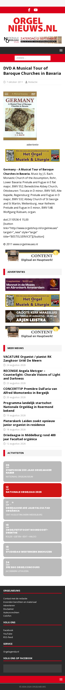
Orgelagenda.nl (11, 651)
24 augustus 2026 (16, 365)
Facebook (8, 630)
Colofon (7, 615)
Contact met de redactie (15, 598)
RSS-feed (8, 637)
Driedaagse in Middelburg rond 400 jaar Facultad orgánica (29, 437)
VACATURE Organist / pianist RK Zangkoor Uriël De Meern (27, 358)
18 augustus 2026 (16, 429)
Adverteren (9, 605)
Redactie (33, 82)
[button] (60, 50)
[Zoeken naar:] (32, 57)
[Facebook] (29, 10)
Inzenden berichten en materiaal (19, 601)
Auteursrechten (11, 612)
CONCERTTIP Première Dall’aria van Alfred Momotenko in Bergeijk (30, 390)
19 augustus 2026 (16, 415)
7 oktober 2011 (14, 82)
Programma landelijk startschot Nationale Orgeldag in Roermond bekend (28, 407)
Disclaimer (8, 608)
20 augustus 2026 (16, 397)
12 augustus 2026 (16, 443)
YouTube (7, 633)
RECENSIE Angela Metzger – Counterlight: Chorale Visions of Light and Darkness (31, 375)
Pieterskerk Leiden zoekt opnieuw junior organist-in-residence (29, 423)
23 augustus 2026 (16, 383)
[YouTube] (36, 10)
